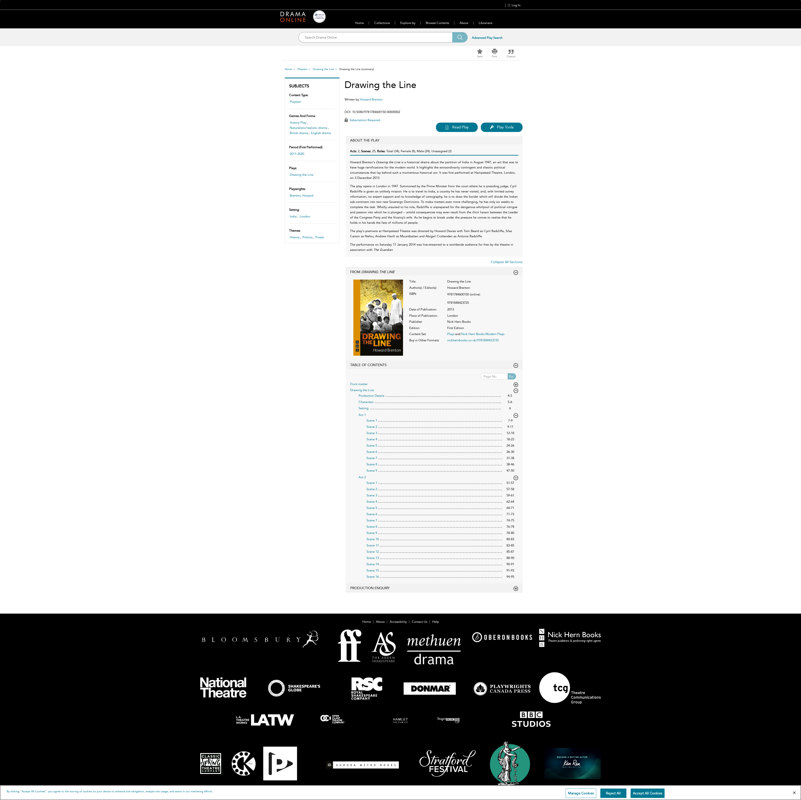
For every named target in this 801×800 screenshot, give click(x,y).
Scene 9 (371, 470)
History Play (298, 122)
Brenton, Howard (301, 195)
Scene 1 (371, 420)
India (293, 216)
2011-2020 (297, 154)
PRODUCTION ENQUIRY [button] (370, 588)
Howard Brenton (371, 99)
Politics (307, 237)
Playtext (302, 69)
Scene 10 (372, 539)
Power (319, 237)
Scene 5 (371, 445)
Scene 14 (372, 564)
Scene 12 (372, 552)
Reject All (613, 793)
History (295, 237)
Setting (363, 408)
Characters (366, 402)
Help (435, 622)
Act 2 (362, 477)
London (305, 216)
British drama (299, 133)
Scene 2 (371, 427)
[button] (494, 53)
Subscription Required (364, 120)
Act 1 (362, 415)
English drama (321, 133)
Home (359, 23)
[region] (400, 792)
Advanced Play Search (487, 38)
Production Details (371, 396)
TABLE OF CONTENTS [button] (368, 365)
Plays (450, 334)
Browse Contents (437, 23)
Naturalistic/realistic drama (308, 128)
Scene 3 (371, 433)
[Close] (794, 792)
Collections (382, 23)
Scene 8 (371, 464)
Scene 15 (372, 570)
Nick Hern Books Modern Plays (482, 334)
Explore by (407, 23)
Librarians (485, 23)
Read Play (460, 127)
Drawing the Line (323, 69)
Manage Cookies (581, 793)
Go (511, 376)
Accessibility (398, 622)
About (464, 23)
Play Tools (505, 127)
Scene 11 (372, 545)
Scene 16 (372, 577)
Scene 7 (371, 458)
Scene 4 (371, 439)
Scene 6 (371, 452)
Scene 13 (372, 558)
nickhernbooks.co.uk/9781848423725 (473, 340)
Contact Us (419, 622)
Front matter (359, 384)
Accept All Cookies (647, 793)
